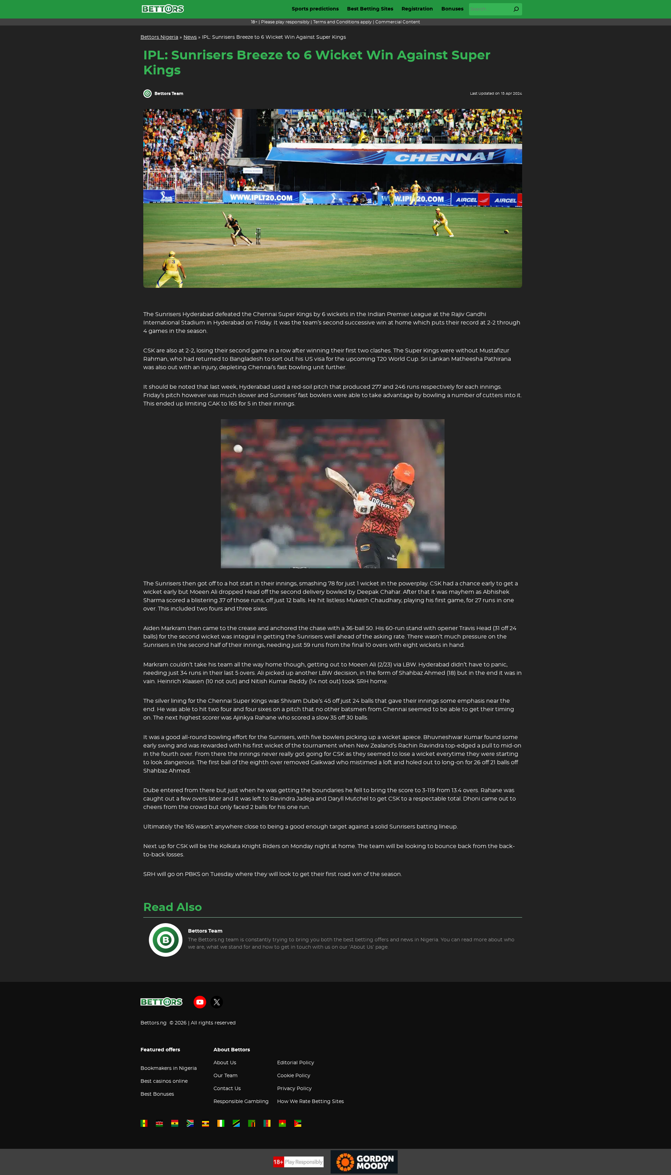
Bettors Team (168, 94)
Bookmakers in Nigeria (168, 1068)
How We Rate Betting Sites (310, 1101)
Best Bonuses (157, 1094)
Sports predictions (315, 9)
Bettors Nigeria (159, 37)
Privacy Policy (294, 1088)
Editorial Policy (295, 1062)
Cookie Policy (293, 1075)
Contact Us (227, 1088)
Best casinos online (164, 1081)
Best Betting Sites (370, 9)
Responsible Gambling (241, 1101)
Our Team (226, 1075)
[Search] (516, 9)
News (190, 37)
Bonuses (452, 9)
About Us (225, 1062)
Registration (417, 9)
